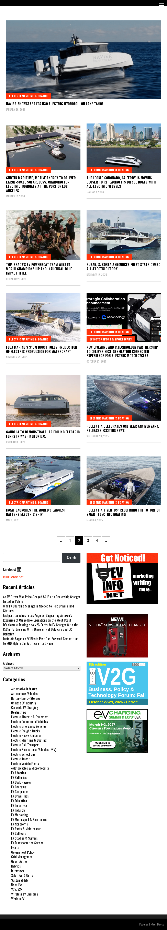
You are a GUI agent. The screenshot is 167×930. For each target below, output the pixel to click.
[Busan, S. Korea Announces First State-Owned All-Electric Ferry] (124, 235)
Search (71, 557)
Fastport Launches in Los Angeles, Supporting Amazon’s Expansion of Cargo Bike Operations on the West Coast (37, 618)
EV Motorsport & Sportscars (111, 339)
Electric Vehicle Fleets (25, 763)
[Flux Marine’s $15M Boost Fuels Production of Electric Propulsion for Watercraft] (43, 317)
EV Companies (19, 791)
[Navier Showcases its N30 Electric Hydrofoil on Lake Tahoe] (83, 59)
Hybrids (16, 866)
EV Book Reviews (21, 782)
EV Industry (18, 810)
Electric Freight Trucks (25, 731)
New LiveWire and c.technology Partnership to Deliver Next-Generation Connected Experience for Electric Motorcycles (122, 351)
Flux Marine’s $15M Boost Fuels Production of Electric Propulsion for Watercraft (41, 349)
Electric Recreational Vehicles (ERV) (33, 749)
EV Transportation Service (27, 842)
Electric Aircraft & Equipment (29, 716)
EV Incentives (19, 805)
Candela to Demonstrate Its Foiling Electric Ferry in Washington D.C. (43, 434)
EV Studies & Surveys (24, 838)
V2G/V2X (16, 889)
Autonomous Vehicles (24, 693)
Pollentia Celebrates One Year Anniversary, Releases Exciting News (123, 428)
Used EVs (16, 884)
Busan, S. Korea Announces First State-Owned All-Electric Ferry (123, 266)
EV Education (19, 800)
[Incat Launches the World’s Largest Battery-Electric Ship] (43, 480)
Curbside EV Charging (24, 707)
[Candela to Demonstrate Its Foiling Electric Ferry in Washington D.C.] (43, 401)
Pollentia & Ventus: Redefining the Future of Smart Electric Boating (123, 512)
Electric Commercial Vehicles (29, 721)
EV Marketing (19, 814)
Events (15, 847)
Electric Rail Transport (25, 744)
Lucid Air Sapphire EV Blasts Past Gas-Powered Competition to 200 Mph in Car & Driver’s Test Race (40, 641)
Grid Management (22, 856)
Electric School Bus (23, 754)
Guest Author (19, 861)
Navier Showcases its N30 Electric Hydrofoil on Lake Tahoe (55, 103)
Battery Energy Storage (25, 698)
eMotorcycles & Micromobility (30, 768)
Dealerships (18, 712)
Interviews (17, 870)
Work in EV (17, 898)
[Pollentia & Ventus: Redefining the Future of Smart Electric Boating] (124, 480)
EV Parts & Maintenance (26, 828)
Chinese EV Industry (23, 703)
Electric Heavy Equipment (27, 735)
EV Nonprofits (19, 824)
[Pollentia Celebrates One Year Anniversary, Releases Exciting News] (124, 398)
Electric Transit (21, 758)
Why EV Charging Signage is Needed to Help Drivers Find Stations (38, 608)
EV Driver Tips (20, 796)
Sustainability (19, 880)
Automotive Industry (24, 688)
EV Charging (18, 786)
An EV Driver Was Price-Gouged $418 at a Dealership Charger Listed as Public (41, 599)
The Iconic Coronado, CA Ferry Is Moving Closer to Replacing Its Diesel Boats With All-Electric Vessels (121, 182)
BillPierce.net (13, 577)
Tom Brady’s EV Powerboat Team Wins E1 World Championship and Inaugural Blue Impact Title (39, 269)
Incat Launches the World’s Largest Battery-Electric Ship (36, 512)
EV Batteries (19, 777)
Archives (8, 663)
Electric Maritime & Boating (28, 96)
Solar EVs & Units (22, 875)
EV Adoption (18, 772)
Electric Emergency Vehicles (28, 726)
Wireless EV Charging (24, 894)
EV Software (18, 833)
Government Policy (22, 852)
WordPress (158, 924)
